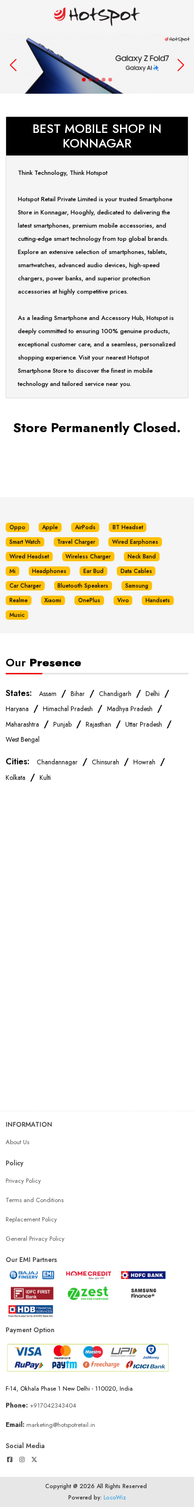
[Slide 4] (103, 79)
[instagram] (21, 1459)
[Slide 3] (97, 79)
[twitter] (34, 1459)
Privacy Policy (23, 1180)
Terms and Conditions (35, 1200)
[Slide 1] (84, 79)
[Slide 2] (90, 79)
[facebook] (9, 1459)
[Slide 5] (110, 79)
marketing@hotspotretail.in (60, 1424)
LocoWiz (115, 1497)
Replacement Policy (31, 1219)
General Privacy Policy (35, 1238)
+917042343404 (53, 1405)
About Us (17, 1142)
